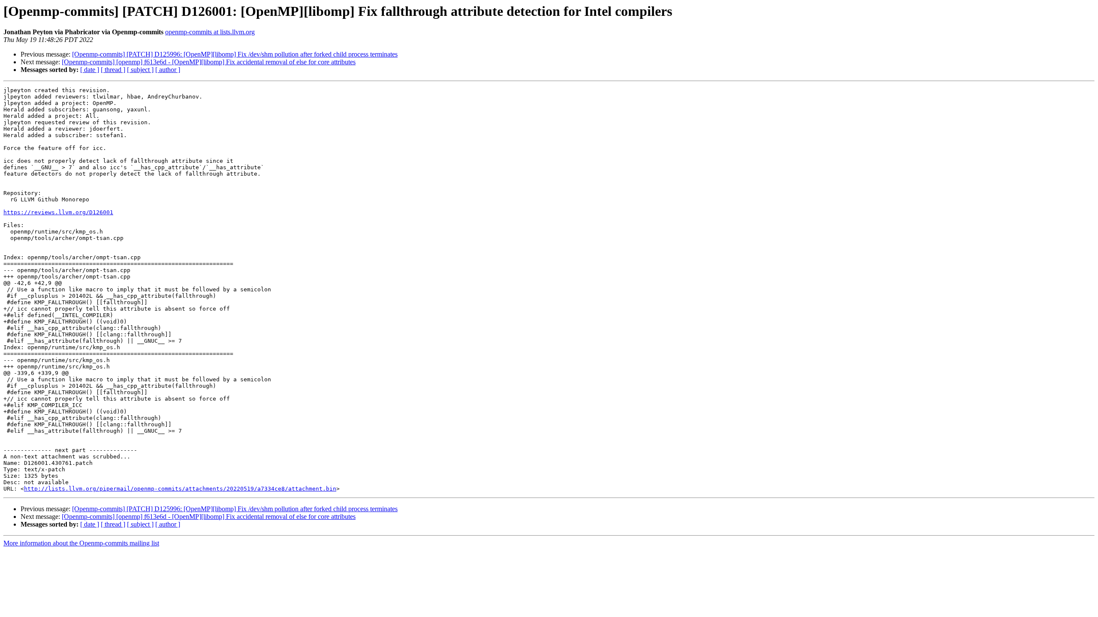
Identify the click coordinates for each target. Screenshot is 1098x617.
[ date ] (89, 69)
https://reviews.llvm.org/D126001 (58, 212)
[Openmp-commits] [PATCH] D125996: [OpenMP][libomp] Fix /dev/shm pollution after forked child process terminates (235, 54)
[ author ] (167, 69)
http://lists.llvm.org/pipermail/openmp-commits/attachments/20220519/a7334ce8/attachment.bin (180, 488)
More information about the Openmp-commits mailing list (81, 543)
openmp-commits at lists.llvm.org (210, 32)
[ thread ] (113, 69)
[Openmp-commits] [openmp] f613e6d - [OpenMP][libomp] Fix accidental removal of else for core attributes (209, 62)
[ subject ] (140, 69)
